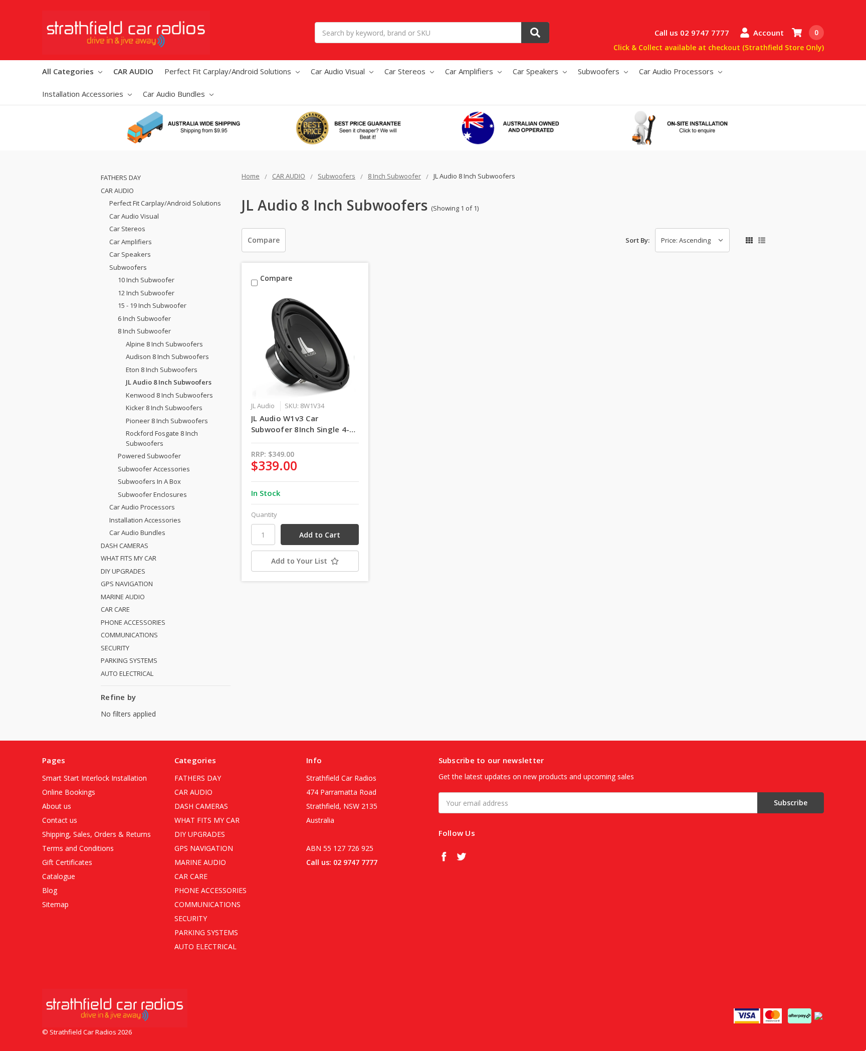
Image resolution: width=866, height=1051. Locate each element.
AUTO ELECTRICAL (127, 673)
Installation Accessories (83, 94)
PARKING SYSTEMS (129, 660)
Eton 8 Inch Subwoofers (161, 369)
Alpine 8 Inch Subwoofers (164, 343)
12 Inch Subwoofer (146, 292)
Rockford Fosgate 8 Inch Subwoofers (162, 438)
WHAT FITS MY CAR (128, 558)
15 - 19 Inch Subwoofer (152, 305)
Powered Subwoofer (149, 455)
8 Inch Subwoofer (144, 330)
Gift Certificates (67, 862)
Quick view (305, 347)
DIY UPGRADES (123, 571)
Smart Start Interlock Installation (94, 778)
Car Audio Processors (677, 71)
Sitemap (55, 904)
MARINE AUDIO (123, 596)
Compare (264, 240)
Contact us (59, 820)
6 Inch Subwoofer (144, 318)
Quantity (264, 514)
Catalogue (58, 876)
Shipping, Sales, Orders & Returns (96, 834)
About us (56, 806)
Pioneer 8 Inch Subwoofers (167, 420)
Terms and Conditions (78, 848)
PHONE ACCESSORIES (133, 622)
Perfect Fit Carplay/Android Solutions (228, 71)
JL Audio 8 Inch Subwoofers (168, 382)
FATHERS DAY (121, 177)
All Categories (69, 71)
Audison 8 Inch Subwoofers (167, 356)
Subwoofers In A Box (149, 481)
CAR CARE (115, 609)
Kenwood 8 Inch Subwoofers (169, 395)
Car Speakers (536, 71)
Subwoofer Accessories (154, 468)
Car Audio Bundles (175, 94)
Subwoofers (599, 71)
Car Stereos (405, 71)
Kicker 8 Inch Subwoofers (164, 407)
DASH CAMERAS (124, 545)
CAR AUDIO (133, 71)
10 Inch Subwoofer (146, 279)
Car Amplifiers (470, 71)
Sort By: (637, 240)
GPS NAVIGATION (127, 583)
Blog (49, 890)
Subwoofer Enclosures (152, 494)
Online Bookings (68, 792)
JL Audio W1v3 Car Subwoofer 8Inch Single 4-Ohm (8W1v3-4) (300, 424)
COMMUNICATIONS (129, 634)
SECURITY (115, 647)
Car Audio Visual (339, 71)
